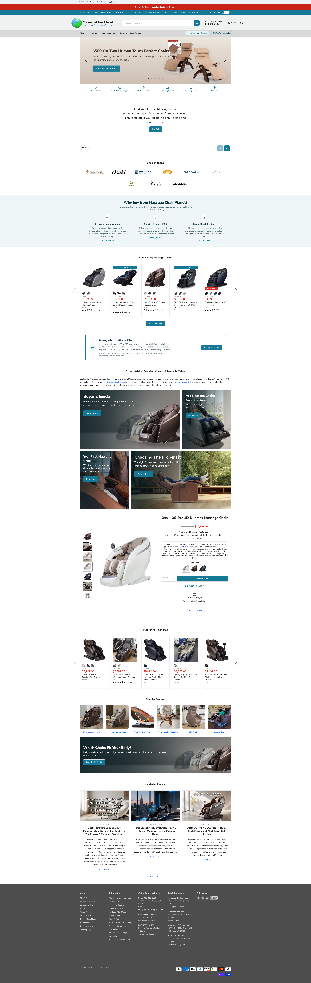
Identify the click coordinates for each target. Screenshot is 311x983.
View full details (194, 610)
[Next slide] (224, 60)
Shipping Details (86, 908)
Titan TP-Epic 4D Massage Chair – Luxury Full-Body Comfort (185, 305)
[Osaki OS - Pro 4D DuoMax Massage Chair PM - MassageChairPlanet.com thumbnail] (87, 536)
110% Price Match (138, 12)
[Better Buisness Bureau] (211, 898)
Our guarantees (204, 241)
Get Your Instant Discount (198, 33)
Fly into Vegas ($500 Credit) (120, 922)
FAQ (165, 12)
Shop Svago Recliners (107, 69)
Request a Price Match (89, 901)
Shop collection (155, 323)
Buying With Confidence (179, 12)
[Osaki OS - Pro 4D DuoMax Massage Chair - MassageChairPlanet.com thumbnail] (87, 586)
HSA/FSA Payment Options (221, 33)
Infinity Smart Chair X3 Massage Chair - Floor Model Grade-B (153, 677)
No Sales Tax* (85, 12)
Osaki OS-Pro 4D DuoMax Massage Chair (154, 303)
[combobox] (157, 23)
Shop (82, 33)
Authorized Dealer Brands (119, 939)
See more (154, 876)
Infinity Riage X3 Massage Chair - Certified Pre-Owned (185, 677)
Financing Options (121, 12)
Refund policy (85, 929)
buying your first (184, 382)
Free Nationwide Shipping (102, 12)
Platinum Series (186, 547)
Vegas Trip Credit (154, 12)
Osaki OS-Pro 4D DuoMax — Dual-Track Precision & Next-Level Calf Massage (207, 831)
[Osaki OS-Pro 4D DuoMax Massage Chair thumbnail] (87, 546)
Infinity (84, 307)
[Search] (197, 23)
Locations (194, 12)
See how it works (211, 348)
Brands (93, 33)
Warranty (113, 936)
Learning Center (108, 33)
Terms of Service (86, 926)
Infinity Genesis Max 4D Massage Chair (92, 303)
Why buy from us (155, 238)
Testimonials (85, 922)
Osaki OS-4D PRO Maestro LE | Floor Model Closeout (125, 675)
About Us (84, 898)
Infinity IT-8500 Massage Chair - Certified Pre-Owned (216, 677)
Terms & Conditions (88, 919)
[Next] (236, 290)
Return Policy (85, 912)
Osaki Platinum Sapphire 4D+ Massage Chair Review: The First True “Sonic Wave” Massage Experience (104, 831)
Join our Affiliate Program (119, 932)
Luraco (115, 310)
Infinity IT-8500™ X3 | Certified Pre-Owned (92, 675)
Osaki (145, 307)
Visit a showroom (107, 241)
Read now (103, 869)
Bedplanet (111, 2)
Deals (123, 33)
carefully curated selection (112, 382)
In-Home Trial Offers (117, 912)
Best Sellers (136, 33)
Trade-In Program (116, 915)
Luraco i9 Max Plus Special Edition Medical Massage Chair (124, 305)
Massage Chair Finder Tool (120, 898)
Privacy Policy (85, 915)
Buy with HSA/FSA (194, 585)
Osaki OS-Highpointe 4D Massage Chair (216, 303)
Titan (176, 310)
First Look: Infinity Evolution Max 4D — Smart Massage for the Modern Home (155, 831)
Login (233, 23)
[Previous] (75, 290)
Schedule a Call (86, 905)
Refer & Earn (114, 919)
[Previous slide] (86, 60)
